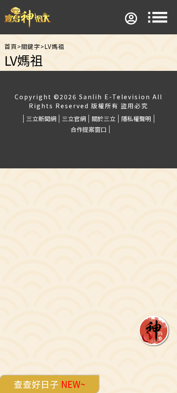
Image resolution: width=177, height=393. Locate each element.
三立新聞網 (41, 118)
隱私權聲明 (136, 118)
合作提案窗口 (88, 129)
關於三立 (104, 118)
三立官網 (74, 118)
